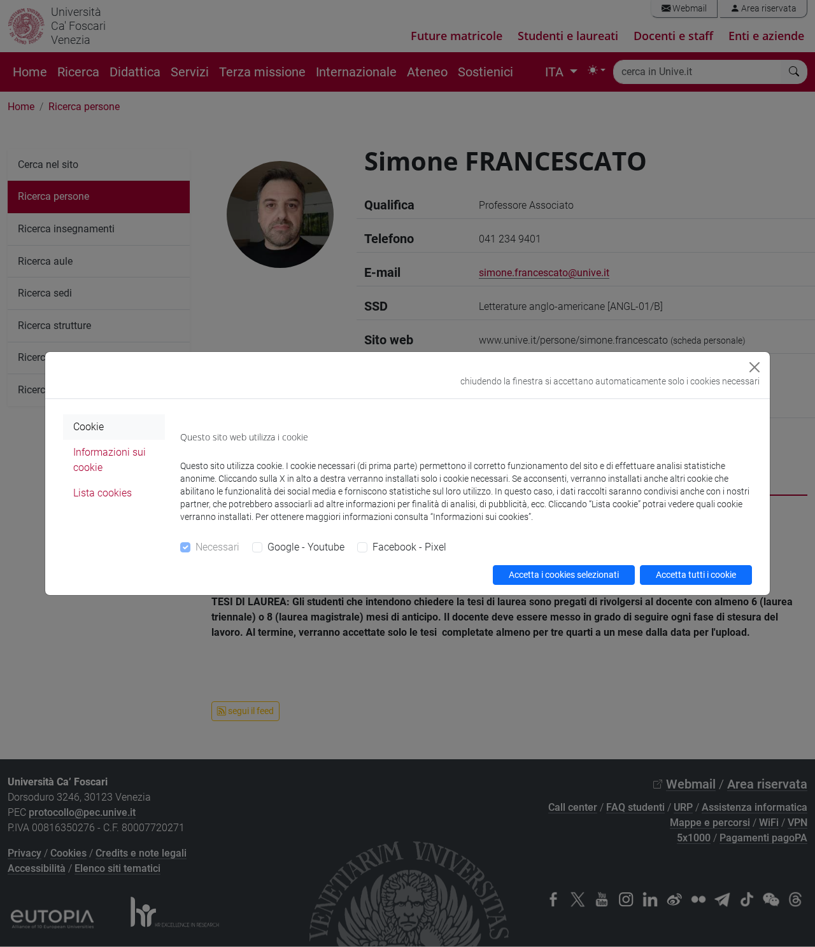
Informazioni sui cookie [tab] (109, 460)
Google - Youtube (305, 547)
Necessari (217, 547)
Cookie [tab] (88, 427)
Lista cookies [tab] (102, 493)
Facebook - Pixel (409, 547)
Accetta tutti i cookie (696, 575)
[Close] (754, 367)
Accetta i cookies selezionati (564, 575)
